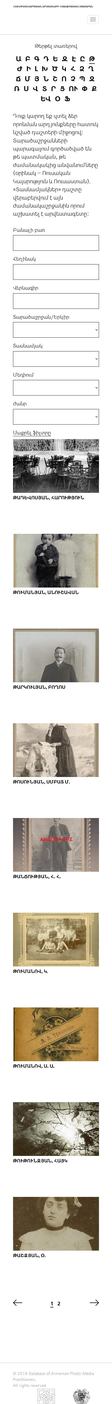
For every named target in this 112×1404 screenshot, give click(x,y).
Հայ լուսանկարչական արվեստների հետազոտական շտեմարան (53, 6)
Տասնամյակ (27, 346)
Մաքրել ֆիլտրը (32, 433)
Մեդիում (23, 375)
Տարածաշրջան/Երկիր (41, 317)
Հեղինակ (24, 259)
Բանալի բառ (29, 230)
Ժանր (20, 404)
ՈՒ (73, 89)
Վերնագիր (25, 288)
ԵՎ (46, 99)
